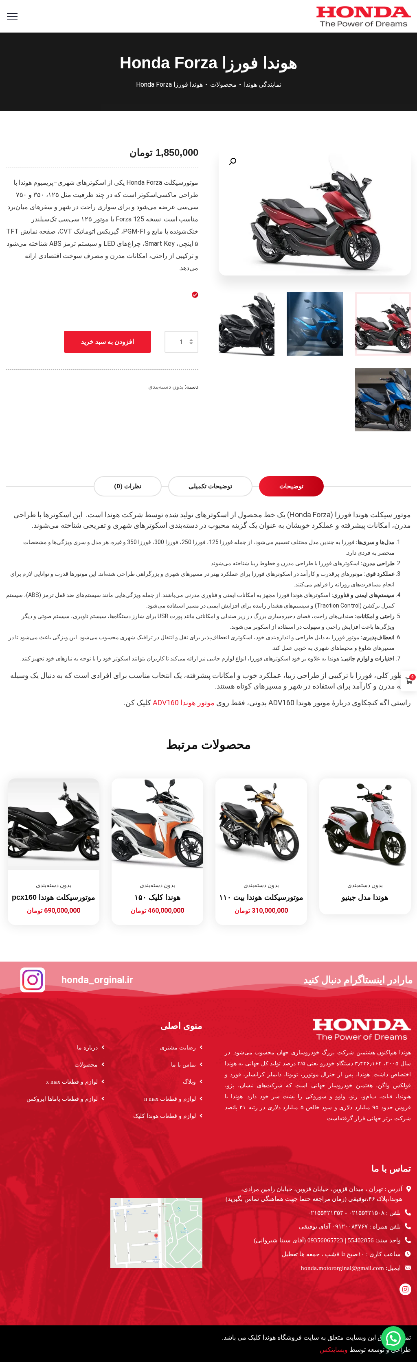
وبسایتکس (334, 1349)
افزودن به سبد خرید (107, 341)
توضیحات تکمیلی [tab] (210, 486)
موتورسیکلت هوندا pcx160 (53, 897)
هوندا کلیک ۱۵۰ (157, 897)
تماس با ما (183, 1065)
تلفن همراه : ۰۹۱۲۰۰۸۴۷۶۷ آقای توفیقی (350, 1226)
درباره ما (87, 1048)
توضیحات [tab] (291, 486)
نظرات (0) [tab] (127, 486)
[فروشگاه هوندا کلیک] (363, 16)
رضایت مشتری (178, 1048)
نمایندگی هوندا (262, 84)
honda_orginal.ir (97, 980)
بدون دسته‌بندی (166, 386)
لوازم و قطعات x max (72, 1082)
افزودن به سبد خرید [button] (230, 778)
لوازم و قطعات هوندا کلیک (164, 1116)
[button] (232, 161)
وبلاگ (189, 1082)
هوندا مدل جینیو (365, 897)
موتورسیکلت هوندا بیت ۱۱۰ (261, 897)
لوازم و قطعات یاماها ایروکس (62, 1099)
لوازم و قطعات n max (170, 1099)
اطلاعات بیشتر (334, 778)
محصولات (223, 84)
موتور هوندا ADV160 (184, 702)
